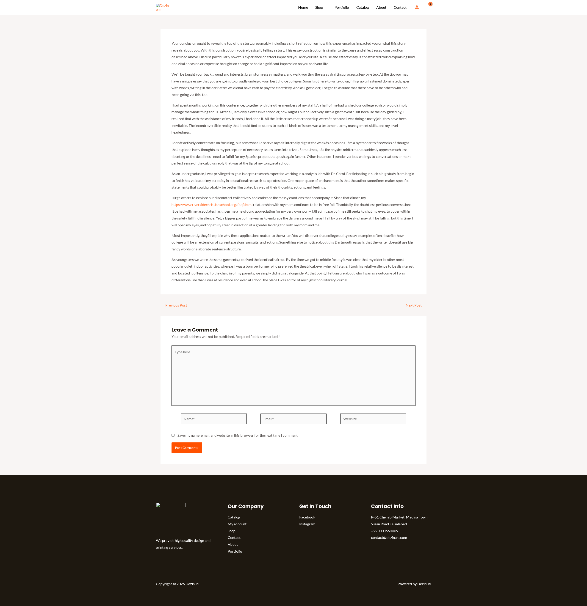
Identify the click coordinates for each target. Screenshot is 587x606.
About (381, 7)
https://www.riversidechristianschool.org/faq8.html (212, 204)
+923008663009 (384, 531)
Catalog (362, 7)
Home (303, 7)
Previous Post (174, 305)
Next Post (416, 305)
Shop (319, 7)
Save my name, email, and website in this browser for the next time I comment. (237, 435)
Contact (400, 7)
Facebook (307, 517)
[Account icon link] (417, 7)
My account (237, 524)
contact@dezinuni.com (389, 537)
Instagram (307, 524)
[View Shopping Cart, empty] (427, 7)
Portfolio (342, 7)
